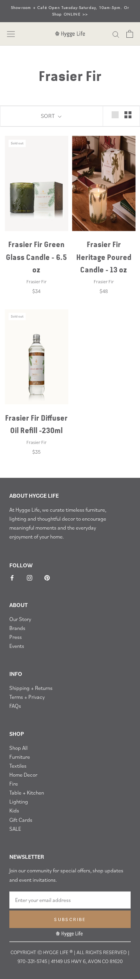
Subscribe (70, 919)
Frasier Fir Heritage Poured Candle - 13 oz (103, 257)
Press (15, 636)
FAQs (15, 705)
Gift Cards (20, 819)
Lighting (18, 801)
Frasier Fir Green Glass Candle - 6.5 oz (36, 257)
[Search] (115, 33)
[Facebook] (12, 577)
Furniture (19, 756)
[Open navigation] (11, 34)
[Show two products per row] (127, 114)
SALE (15, 828)
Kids (14, 810)
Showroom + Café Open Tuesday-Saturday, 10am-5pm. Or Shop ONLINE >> (70, 11)
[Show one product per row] (115, 114)
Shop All (18, 747)
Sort (48, 115)
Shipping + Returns (30, 687)
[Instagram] (29, 577)
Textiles (17, 765)
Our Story (20, 619)
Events (16, 645)
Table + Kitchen (26, 792)
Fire (13, 783)
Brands (17, 628)
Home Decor (23, 774)
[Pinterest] (47, 577)
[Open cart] (129, 34)
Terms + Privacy (27, 696)
